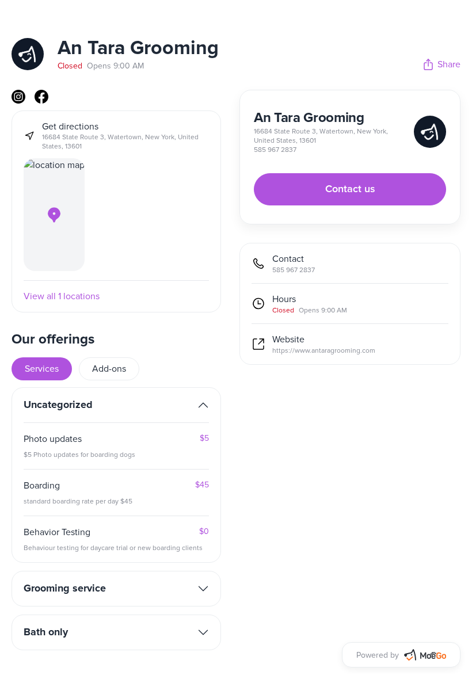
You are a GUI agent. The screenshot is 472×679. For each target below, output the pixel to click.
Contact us (350, 189)
